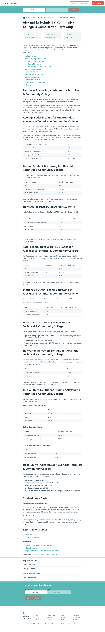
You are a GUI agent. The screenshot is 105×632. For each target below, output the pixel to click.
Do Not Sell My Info (76, 620)
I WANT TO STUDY (30, 589)
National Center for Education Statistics (38, 545)
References (28, 85)
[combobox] (79, 3)
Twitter (62, 613)
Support (37, 619)
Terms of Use (75, 613)
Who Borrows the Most (32, 77)
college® (27, 617)
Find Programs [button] (97, 3)
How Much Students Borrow (34, 61)
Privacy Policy (75, 615)
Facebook (62, 617)
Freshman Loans (30, 56)
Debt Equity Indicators (32, 80)
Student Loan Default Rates (34, 74)
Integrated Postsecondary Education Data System (41, 551)
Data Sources (50, 613)
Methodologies (51, 615)
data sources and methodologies (45, 555)
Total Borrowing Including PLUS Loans (37, 67)
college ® (11, 3)
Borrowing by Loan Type (33, 69)
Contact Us (38, 617)
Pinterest (62, 615)
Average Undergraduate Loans (35, 59)
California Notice (76, 617)
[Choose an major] (57, 10)
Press (36, 615)
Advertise (49, 617)
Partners (49, 619)
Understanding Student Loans (34, 82)
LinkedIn (62, 619)
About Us (37, 613)
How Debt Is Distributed (32, 64)
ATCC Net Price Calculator (33, 535)
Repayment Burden (31, 72)
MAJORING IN (52, 589)
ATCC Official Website (31, 537)
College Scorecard (30, 548)
